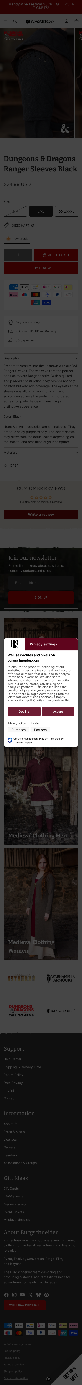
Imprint (35, 723)
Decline (24, 712)
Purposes (19, 730)
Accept (58, 712)
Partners (40, 730)
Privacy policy (17, 723)
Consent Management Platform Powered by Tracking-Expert (38, 740)
